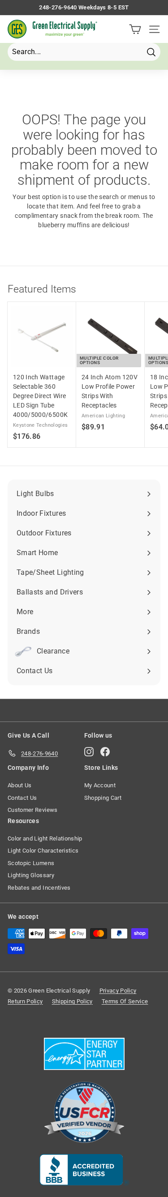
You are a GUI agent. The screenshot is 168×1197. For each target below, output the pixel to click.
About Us (20, 785)
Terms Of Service (125, 1001)
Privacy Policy (118, 990)
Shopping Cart (103, 797)
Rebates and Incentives (39, 887)
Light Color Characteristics (43, 850)
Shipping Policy (72, 1001)
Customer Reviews (33, 809)
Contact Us (22, 797)
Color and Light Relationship (45, 838)
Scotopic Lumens (31, 863)
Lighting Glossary (31, 875)
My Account (100, 785)
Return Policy (25, 1001)
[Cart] (135, 29)
